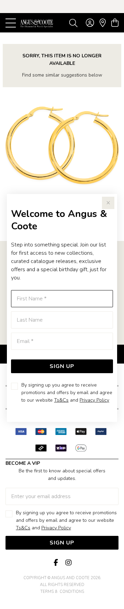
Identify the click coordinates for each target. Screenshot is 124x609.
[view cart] (114, 23)
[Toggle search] (73, 23)
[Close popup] (108, 203)
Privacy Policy (94, 400)
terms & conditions (62, 591)
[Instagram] (68, 563)
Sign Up (62, 366)
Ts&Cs (61, 400)
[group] (62, 6)
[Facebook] (55, 563)
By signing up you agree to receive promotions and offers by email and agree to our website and (66, 392)
